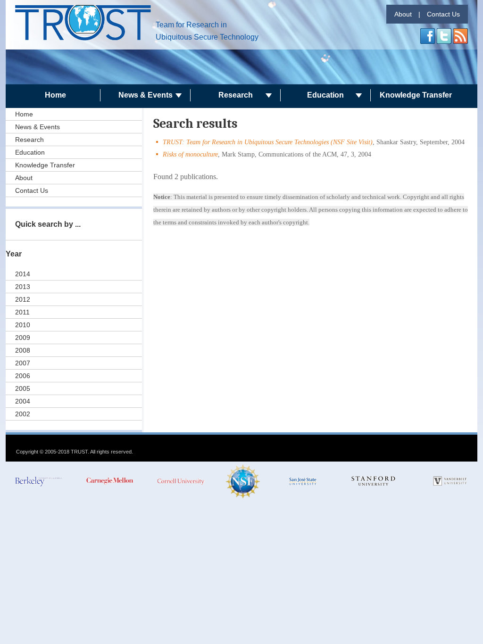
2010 (22, 325)
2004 (22, 401)
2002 (22, 414)
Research (235, 95)
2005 (22, 388)
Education (325, 95)
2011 (22, 312)
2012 (22, 299)
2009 (22, 337)
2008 (22, 350)
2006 (22, 376)
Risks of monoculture (190, 154)
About (403, 14)
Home (55, 95)
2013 (22, 286)
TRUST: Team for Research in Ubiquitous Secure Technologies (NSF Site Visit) (268, 142)
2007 (22, 363)
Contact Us (443, 14)
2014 (22, 274)
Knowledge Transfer (416, 95)
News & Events (145, 95)
